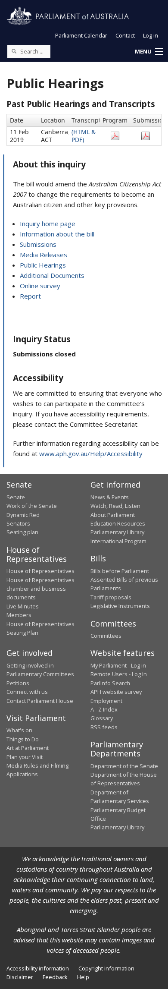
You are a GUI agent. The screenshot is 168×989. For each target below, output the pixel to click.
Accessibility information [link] (37, 968)
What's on (19, 730)
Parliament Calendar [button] (81, 35)
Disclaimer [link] (19, 977)
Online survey (40, 285)
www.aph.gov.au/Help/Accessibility (91, 453)
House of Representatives (40, 571)
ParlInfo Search (110, 683)
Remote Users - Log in (118, 674)
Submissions (38, 244)
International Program (118, 541)
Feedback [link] (55, 977)
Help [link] (83, 977)
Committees (105, 635)
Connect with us (27, 692)
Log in (150, 35)
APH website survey (116, 692)
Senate (15, 497)
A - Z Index (104, 709)
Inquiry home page (47, 223)
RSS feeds (104, 727)
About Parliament (112, 515)
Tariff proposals (110, 597)
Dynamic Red (23, 515)
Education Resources (117, 523)
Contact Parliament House (39, 701)
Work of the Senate (31, 506)
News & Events (109, 497)
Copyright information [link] (106, 968)
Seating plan (22, 532)
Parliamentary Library (117, 532)
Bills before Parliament (119, 571)
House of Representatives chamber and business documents (40, 589)
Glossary (101, 718)
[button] (148, 51)
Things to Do (22, 739)
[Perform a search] (13, 50)
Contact (125, 35)
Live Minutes (22, 606)
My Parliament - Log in (118, 665)
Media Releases (43, 254)
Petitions (17, 683)
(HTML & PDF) (84, 136)
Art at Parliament (27, 748)
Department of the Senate (124, 766)
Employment (106, 701)
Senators (18, 523)
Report (30, 296)
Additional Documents (52, 275)
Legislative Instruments (120, 606)
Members (18, 615)
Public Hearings (43, 265)
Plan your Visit (24, 757)
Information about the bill (57, 234)
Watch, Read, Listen (115, 506)
